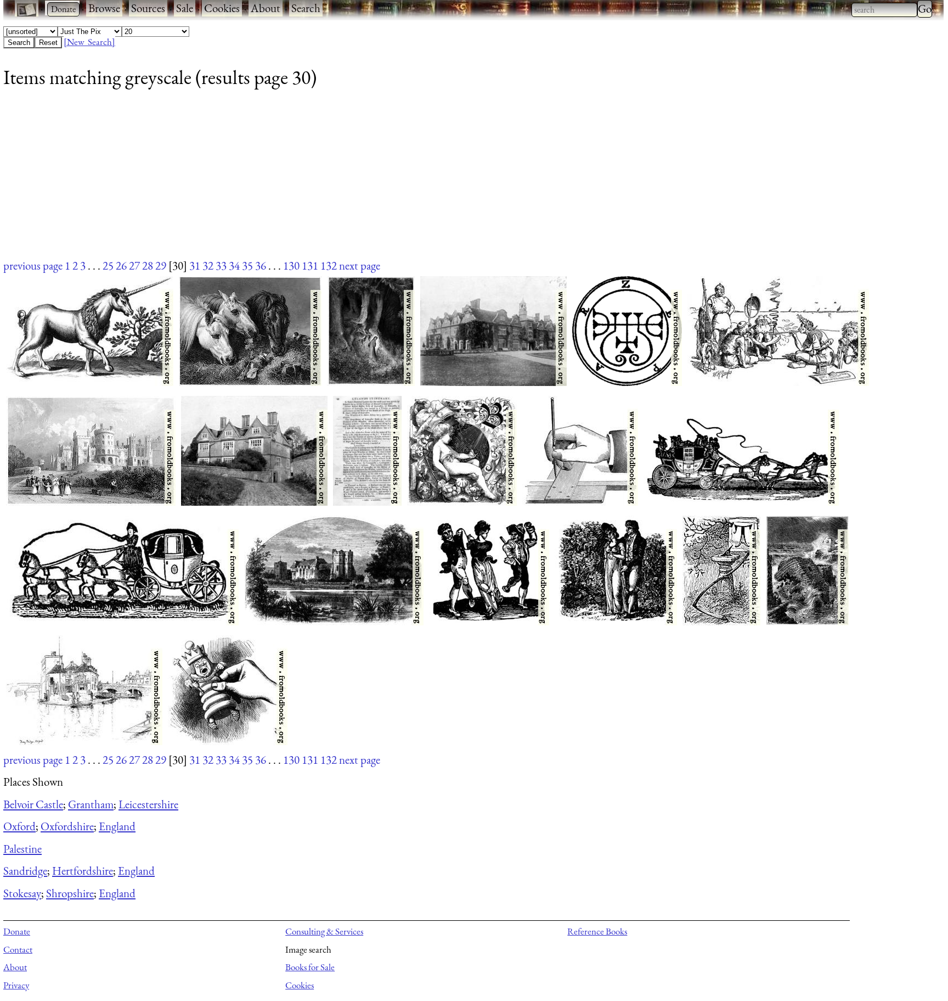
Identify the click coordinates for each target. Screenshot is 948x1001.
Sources (148, 8)
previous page (33, 265)
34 (234, 265)
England (117, 826)
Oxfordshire (67, 826)
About (265, 8)
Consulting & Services (324, 931)
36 (260, 265)
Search (305, 8)
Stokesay (22, 893)
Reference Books (597, 931)
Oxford (19, 826)
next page (359, 265)
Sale (184, 8)
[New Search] (89, 42)
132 (328, 265)
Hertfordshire (82, 870)
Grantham (91, 804)
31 (194, 265)
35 (247, 265)
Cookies (222, 8)
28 (147, 265)
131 (310, 265)
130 (291, 265)
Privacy (16, 985)
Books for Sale (310, 967)
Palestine (22, 848)
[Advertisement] (332, 181)
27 (134, 265)
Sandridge (25, 870)
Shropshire (70, 893)
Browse (104, 8)
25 (108, 265)
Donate (16, 931)
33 (221, 265)
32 (207, 265)
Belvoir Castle (33, 804)
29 (160, 265)
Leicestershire (148, 804)
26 (121, 265)
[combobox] (884, 10)
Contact (17, 949)
